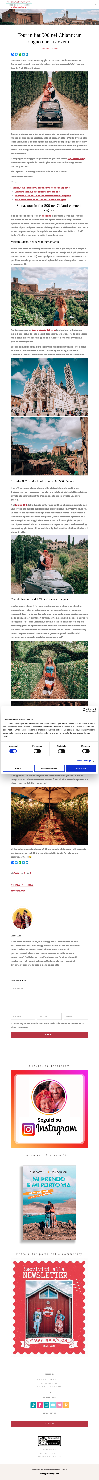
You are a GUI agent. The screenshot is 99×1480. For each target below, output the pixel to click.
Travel (55, 48)
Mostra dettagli (84, 760)
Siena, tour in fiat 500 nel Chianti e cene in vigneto (41, 187)
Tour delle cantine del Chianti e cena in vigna (40, 199)
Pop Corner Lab (48, 1383)
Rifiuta (18, 768)
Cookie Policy (49, 1449)
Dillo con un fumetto (49, 1387)
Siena (16, 873)
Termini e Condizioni (49, 1457)
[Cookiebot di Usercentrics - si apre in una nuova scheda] (84, 710)
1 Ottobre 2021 (17, 890)
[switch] (37, 751)
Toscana (45, 48)
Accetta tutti (80, 768)
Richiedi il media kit (48, 1379)
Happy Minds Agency (49, 1474)
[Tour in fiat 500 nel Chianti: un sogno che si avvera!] (49, 918)
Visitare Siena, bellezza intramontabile (37, 191)
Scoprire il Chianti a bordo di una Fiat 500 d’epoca (43, 195)
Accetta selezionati (49, 768)
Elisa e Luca (22, 885)
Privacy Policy (48, 1453)
